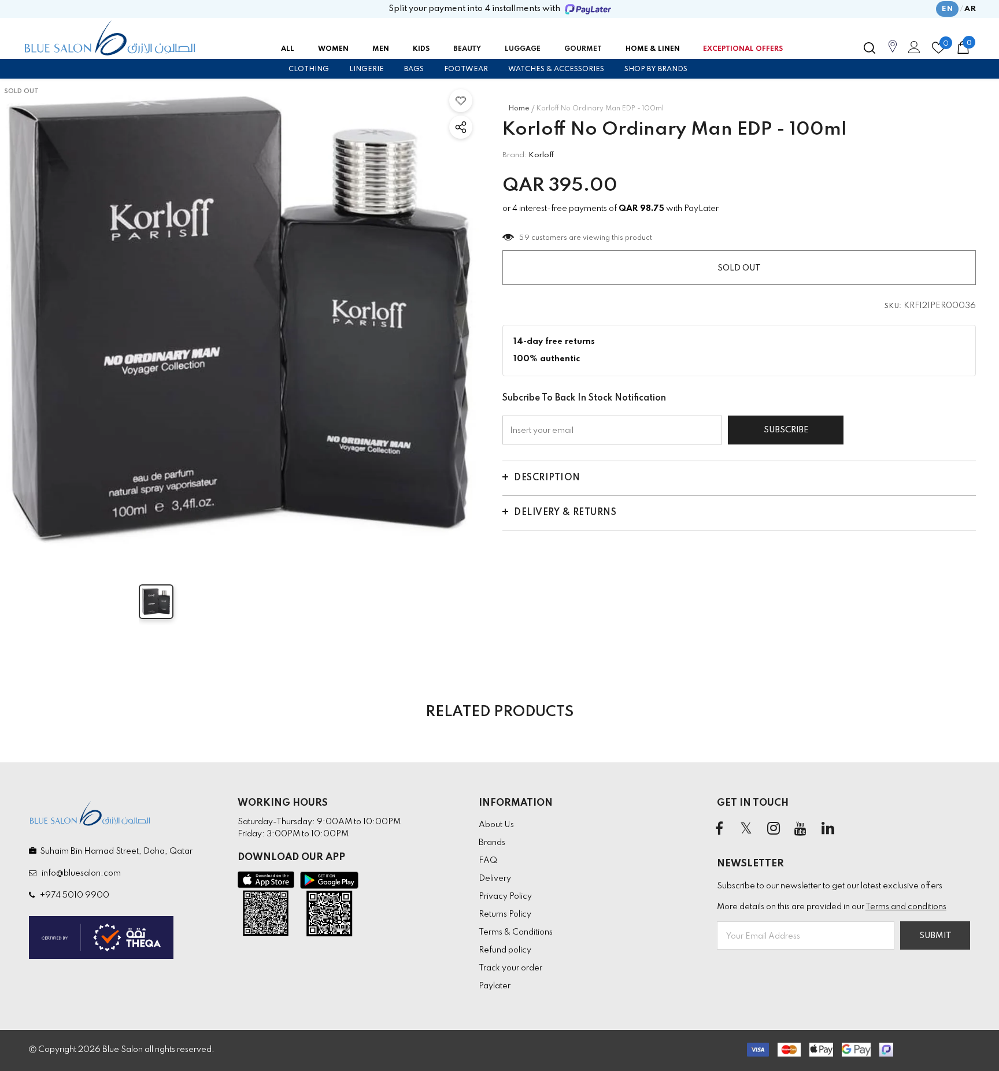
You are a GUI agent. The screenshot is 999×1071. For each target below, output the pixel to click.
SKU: (893, 306)
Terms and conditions (905, 907)
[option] (239, 321)
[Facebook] (719, 829)
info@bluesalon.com (79, 873)
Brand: (514, 155)
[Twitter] (746, 829)
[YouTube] (800, 829)
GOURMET (583, 49)
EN (947, 9)
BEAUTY (467, 49)
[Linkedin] (827, 829)
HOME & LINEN (653, 49)
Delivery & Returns (565, 512)
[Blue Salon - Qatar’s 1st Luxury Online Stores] (110, 38)
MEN (380, 49)
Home (519, 108)
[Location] (892, 53)
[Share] (460, 127)
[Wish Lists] (460, 100)
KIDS (421, 49)
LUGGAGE (523, 49)
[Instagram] (773, 829)
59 (524, 238)
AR (970, 9)
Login (912, 50)
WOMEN (333, 49)
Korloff (541, 155)
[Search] (869, 48)
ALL (287, 49)
